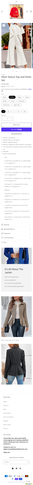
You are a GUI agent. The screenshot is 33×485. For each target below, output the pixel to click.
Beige (19, 97)
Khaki (27, 97)
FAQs (4, 409)
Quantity (3, 115)
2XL (25, 111)
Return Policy (7, 424)
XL (19, 111)
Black (4, 97)
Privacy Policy (7, 413)
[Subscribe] (28, 462)
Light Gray (17, 105)
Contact (5, 428)
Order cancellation (8, 417)
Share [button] (4, 242)
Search (5, 401)
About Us (5, 405)
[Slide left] (13, 71)
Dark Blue (21, 101)
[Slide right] (20, 71)
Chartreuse (6, 105)
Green (13, 101)
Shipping (3, 86)
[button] (2, 11)
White (12, 97)
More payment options (16, 133)
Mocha (5, 101)
